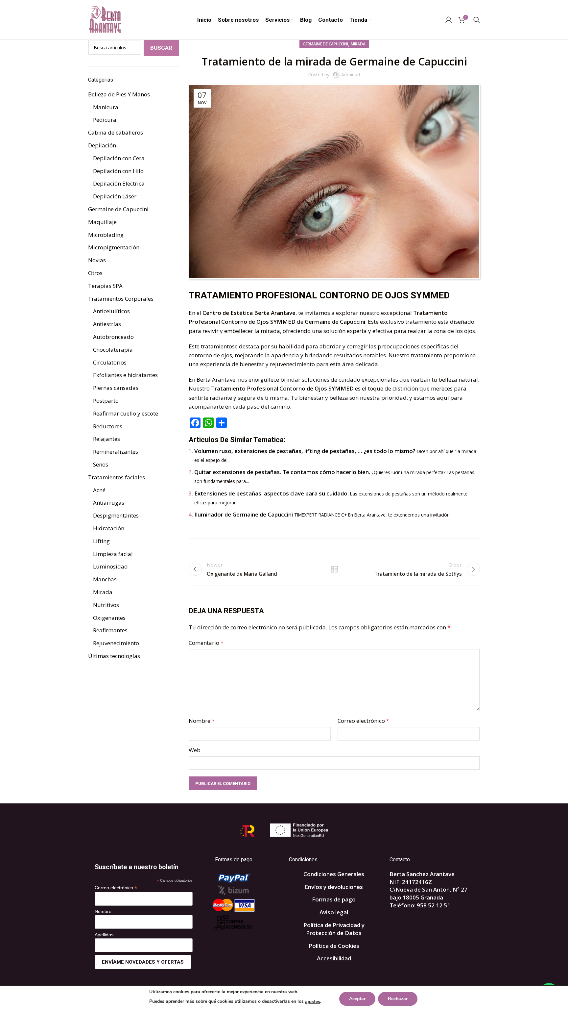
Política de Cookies (334, 945)
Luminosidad (110, 566)
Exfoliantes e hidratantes (125, 375)
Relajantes (106, 439)
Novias (97, 260)
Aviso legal (334, 912)
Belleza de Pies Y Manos (119, 94)
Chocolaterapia (113, 349)
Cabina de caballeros (115, 132)
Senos (100, 464)
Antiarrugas (108, 502)
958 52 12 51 (433, 905)
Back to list (334, 569)
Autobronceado (113, 337)
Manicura (105, 107)
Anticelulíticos (111, 311)
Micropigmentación (113, 247)
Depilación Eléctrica (119, 183)
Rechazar (398, 999)
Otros (95, 273)
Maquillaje (102, 222)
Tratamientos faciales (116, 477)
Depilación (102, 145)
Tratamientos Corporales (121, 298)
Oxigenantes (109, 617)
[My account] (448, 19)
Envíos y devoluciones (334, 887)
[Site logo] (104, 19)
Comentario (206, 642)
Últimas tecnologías (114, 656)
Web (195, 750)
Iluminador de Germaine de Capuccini (243, 514)
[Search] (476, 19)
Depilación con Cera (119, 158)
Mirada (358, 44)
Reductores (107, 426)
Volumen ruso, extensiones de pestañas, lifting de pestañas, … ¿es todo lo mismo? (304, 451)
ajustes (312, 1002)
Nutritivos (106, 605)
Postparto (106, 400)
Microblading (106, 235)
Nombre (202, 720)
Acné (99, 490)
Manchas (105, 579)
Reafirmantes (110, 630)
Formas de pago (334, 899)
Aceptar (357, 999)
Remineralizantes (115, 451)
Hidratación (108, 528)
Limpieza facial (113, 554)
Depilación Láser (114, 196)
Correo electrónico (363, 720)
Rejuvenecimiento (116, 643)
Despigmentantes (116, 515)
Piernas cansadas (115, 388)
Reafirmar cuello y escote (125, 413)
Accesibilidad (334, 958)
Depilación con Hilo (118, 171)
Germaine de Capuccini (325, 44)
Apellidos (104, 934)
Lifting (101, 541)
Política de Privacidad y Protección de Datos (334, 929)
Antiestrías (107, 324)
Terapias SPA (105, 286)
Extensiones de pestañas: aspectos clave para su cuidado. (271, 493)
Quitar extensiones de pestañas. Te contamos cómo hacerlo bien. (282, 472)
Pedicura (104, 119)
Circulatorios (110, 362)
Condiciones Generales (333, 874)
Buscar (161, 47)
